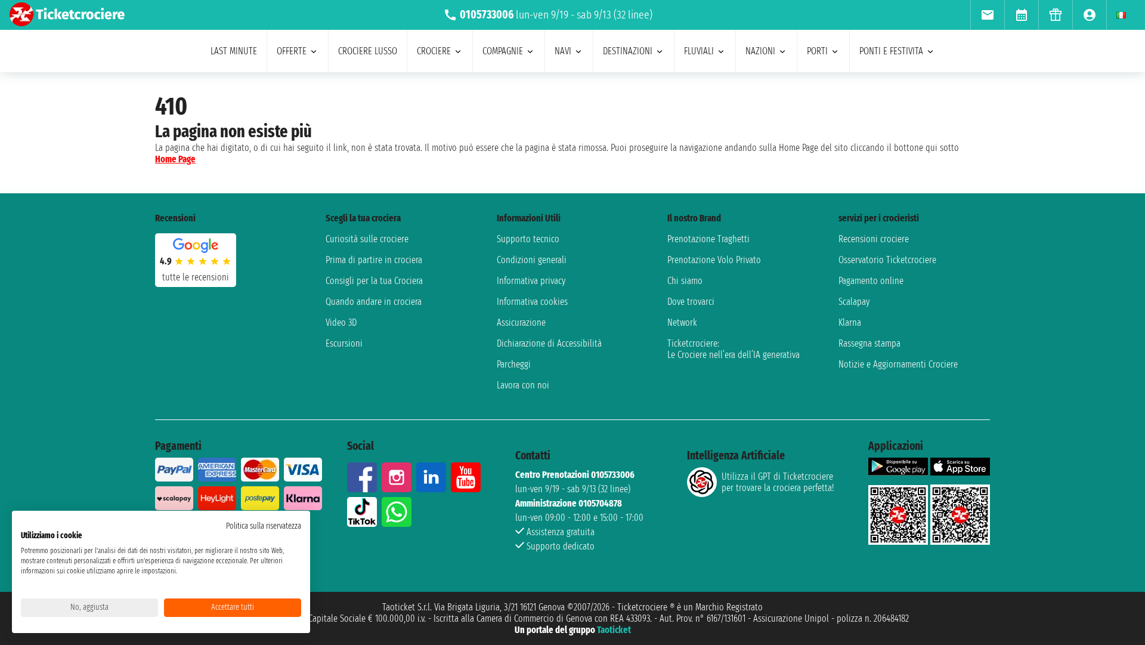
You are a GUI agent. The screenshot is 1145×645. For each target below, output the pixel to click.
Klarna (849, 322)
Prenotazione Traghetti (708, 239)
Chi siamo (685, 280)
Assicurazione (521, 322)
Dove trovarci (690, 301)
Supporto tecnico (528, 239)
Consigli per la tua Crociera (374, 280)
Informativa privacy (531, 280)
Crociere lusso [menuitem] (367, 51)
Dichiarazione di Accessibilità (549, 343)
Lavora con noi (523, 385)
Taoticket (614, 629)
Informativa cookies (532, 301)
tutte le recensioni (195, 277)
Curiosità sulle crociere (367, 239)
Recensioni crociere (873, 239)
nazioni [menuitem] (760, 51)
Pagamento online (870, 280)
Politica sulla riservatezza (263, 526)
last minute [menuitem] (234, 51)
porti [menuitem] (817, 51)
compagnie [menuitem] (502, 51)
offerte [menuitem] (292, 51)
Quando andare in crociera (374, 301)
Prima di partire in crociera (374, 260)
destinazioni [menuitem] (627, 51)
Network (682, 322)
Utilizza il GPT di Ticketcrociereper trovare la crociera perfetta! (778, 482)
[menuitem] (987, 15)
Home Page (175, 159)
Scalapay (853, 301)
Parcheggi (514, 364)
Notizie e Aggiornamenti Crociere (898, 364)
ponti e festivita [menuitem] (891, 51)
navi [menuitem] (563, 51)
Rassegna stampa (869, 343)
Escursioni (344, 343)
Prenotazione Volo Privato (714, 260)
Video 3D (341, 322)
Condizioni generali (532, 260)
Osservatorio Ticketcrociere (887, 260)
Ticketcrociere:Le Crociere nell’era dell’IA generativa (733, 349)
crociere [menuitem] (434, 51)
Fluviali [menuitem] (699, 51)
